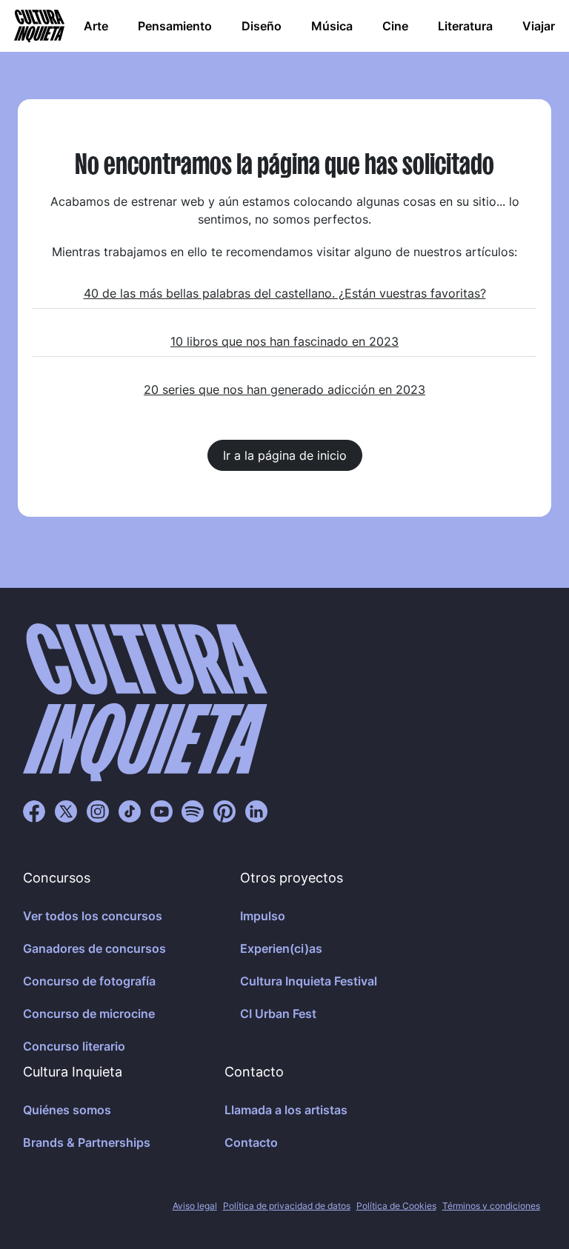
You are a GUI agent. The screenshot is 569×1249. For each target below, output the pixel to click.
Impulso (262, 915)
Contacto (251, 1142)
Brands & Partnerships (86, 1142)
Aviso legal (195, 1205)
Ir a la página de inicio (285, 455)
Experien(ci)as (281, 948)
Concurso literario (74, 1046)
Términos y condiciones (491, 1205)
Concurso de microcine (89, 1013)
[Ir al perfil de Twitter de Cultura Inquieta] (66, 810)
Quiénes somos (67, 1109)
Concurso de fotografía (89, 981)
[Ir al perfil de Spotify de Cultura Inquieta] (193, 810)
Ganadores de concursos (94, 948)
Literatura (465, 26)
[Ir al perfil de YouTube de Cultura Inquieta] (161, 810)
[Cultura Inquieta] (37, 26)
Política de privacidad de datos (286, 1205)
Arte (96, 26)
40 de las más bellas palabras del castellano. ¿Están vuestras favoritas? (285, 293)
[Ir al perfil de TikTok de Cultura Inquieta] (130, 810)
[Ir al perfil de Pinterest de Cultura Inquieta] (224, 810)
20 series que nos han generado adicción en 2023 (284, 389)
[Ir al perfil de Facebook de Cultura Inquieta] (34, 810)
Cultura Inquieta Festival (308, 981)
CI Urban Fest (278, 1013)
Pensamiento (175, 26)
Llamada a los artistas (285, 1109)
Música (332, 26)
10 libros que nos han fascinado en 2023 (284, 341)
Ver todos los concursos (92, 915)
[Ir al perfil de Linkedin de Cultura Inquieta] (256, 810)
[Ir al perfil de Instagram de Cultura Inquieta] (98, 810)
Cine (395, 26)
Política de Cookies (396, 1205)
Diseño (262, 26)
